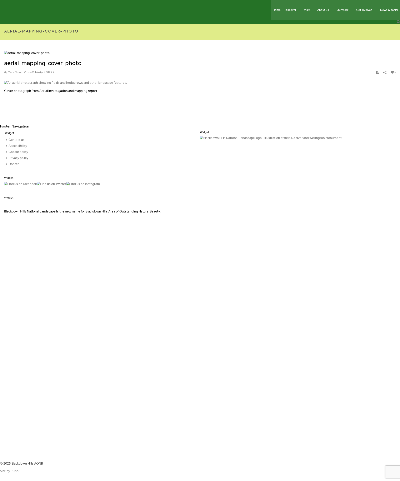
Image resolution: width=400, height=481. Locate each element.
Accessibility (18, 146)
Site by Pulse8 (10, 471)
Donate (14, 164)
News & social (389, 10)
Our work (343, 10)
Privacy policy (18, 158)
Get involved (364, 10)
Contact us (17, 140)
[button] (398, 22)
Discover (290, 10)
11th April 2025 (42, 72)
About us (323, 10)
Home (277, 10)
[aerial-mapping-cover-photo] (200, 52)
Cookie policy (18, 152)
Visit (307, 10)
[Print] (377, 72)
